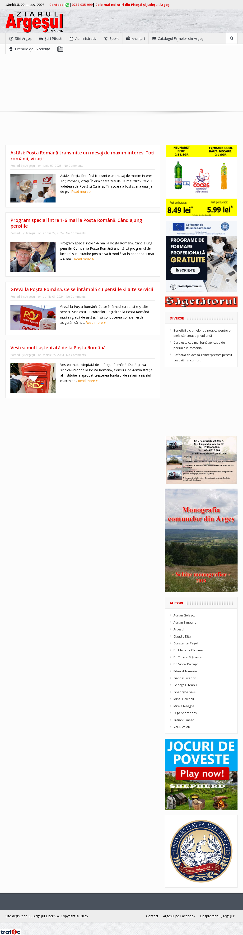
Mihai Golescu (183, 699)
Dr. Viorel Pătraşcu (186, 664)
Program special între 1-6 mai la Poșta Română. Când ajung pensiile (76, 223)
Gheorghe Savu (184, 692)
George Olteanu (185, 685)
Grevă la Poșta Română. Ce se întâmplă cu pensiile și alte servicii (81, 289)
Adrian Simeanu (184, 622)
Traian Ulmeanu (184, 720)
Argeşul (30, 166)
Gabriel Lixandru (185, 678)
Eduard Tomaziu (185, 671)
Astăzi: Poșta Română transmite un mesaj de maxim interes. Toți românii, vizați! (82, 156)
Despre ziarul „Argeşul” (217, 916)
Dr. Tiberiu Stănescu (187, 657)
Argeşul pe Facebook (179, 916)
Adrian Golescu (184, 615)
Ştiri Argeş (23, 38)
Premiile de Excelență (32, 48)
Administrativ (86, 38)
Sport (114, 38)
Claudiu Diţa (182, 636)
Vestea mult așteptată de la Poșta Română (58, 348)
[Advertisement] (121, 87)
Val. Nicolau (181, 727)
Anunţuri (138, 38)
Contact (56, 4)
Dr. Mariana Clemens (188, 650)
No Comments (73, 166)
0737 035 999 (82, 4)
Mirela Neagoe (184, 706)
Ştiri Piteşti (53, 38)
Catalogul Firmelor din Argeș (180, 38)
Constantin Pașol (185, 643)
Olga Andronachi (185, 713)
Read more (80, 191)
